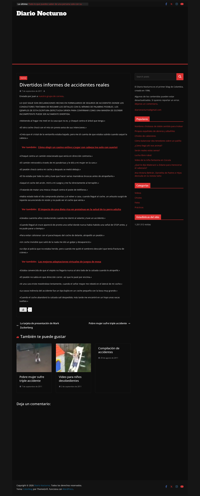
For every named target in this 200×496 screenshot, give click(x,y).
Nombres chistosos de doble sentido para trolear (159, 126)
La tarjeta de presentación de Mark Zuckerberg (39, 325)
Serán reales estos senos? (147, 150)
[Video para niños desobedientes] (73, 345)
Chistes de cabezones (145, 136)
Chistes (138, 197)
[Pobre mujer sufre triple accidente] (34, 345)
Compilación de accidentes (108, 350)
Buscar (179, 76)
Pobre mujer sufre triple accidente (108, 323)
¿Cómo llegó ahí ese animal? (148, 145)
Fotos (137, 202)
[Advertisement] (100, 41)
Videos (138, 193)
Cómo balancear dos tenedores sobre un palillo (158, 140)
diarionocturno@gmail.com (148, 109)
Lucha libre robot (143, 155)
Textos (23, 78)
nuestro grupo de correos (51, 96)
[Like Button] (23, 309)
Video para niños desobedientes (70, 379)
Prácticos (139, 207)
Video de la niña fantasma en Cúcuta (153, 160)
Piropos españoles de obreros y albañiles (155, 131)
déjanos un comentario (146, 103)
